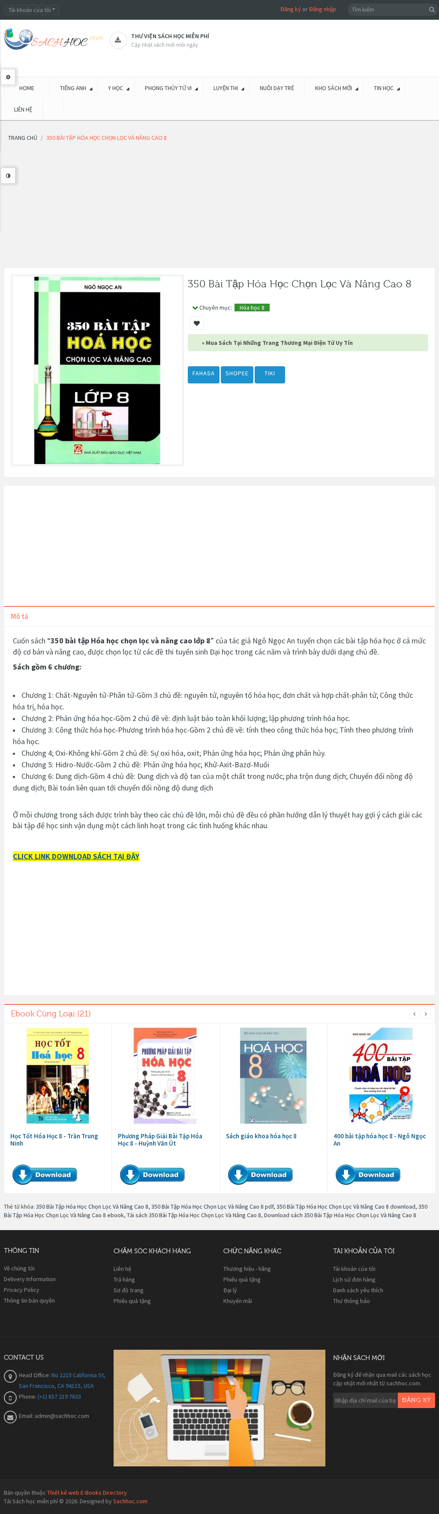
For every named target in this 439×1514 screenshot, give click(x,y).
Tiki (269, 373)
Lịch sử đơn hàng (354, 1279)
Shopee (237, 373)
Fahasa (203, 373)
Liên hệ (122, 1269)
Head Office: (35, 1375)
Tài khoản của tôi (354, 1269)
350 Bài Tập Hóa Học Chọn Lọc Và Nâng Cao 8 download (346, 1206)
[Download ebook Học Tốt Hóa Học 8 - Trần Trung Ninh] (58, 1076)
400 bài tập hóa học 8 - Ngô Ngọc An (380, 1139)
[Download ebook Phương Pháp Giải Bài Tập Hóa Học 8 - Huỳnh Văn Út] (165, 1076)
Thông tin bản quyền (29, 1300)
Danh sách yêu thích (358, 1290)
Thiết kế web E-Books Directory (87, 1492)
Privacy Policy (21, 1290)
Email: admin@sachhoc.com (54, 1416)
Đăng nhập (322, 9)
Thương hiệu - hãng (247, 1269)
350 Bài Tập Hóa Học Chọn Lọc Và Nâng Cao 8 (92, 1206)
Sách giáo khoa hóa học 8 (261, 1136)
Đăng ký (290, 9)
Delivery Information (30, 1279)
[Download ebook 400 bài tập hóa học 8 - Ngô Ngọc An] (381, 1076)
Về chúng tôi (19, 1268)
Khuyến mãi (237, 1301)
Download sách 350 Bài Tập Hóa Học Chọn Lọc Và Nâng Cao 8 (340, 1215)
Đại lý (230, 1290)
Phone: (28, 1396)
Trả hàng (124, 1279)
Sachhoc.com (130, 1501)
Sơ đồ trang (129, 1290)
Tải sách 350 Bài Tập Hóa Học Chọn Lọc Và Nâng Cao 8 (194, 1215)
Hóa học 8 (252, 307)
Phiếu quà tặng (132, 1301)
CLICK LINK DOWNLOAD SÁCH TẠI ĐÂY (76, 856)
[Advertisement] (219, 208)
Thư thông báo (351, 1301)
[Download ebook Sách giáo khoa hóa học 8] (273, 1076)
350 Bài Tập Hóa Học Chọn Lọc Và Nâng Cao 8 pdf (212, 1206)
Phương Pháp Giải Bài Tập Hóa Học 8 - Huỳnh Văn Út (160, 1139)
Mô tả (19, 616)
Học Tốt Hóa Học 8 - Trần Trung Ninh (54, 1139)
